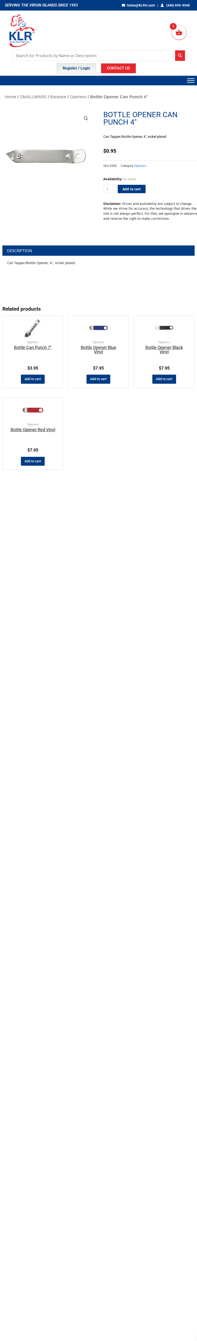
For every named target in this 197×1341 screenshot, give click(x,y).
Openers (78, 96)
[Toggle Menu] (191, 80)
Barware (58, 96)
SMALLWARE (33, 96)
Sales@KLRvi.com (141, 5)
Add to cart (132, 189)
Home (10, 96)
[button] (86, 118)
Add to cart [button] (33, 379)
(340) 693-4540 (177, 5)
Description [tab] (19, 250)
